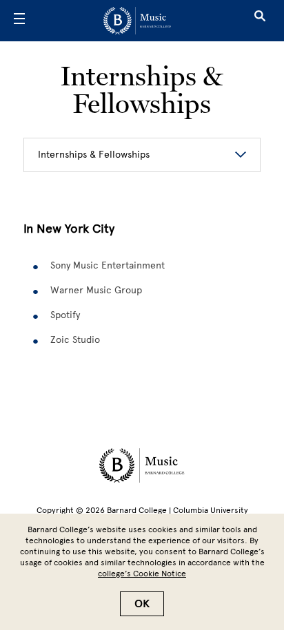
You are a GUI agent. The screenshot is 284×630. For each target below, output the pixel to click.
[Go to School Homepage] (137, 20)
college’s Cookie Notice (142, 573)
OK (142, 604)
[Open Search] (260, 20)
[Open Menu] (19, 20)
